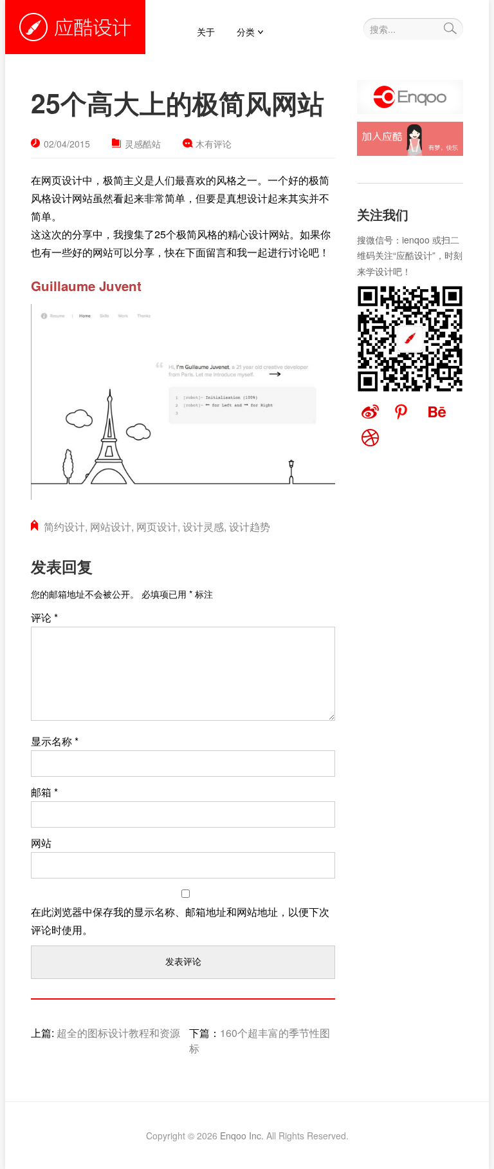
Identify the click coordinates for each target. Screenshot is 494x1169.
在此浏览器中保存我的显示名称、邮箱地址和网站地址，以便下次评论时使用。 (180, 920)
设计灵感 (203, 526)
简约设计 (64, 526)
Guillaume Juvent (86, 285)
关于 (206, 31)
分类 (246, 31)
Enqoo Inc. (242, 1135)
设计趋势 (249, 526)
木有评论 (214, 143)
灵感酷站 (143, 143)
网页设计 (157, 526)
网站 (41, 842)
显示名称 (54, 741)
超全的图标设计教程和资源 (118, 1032)
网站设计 (110, 526)
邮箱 (44, 791)
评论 (44, 617)
